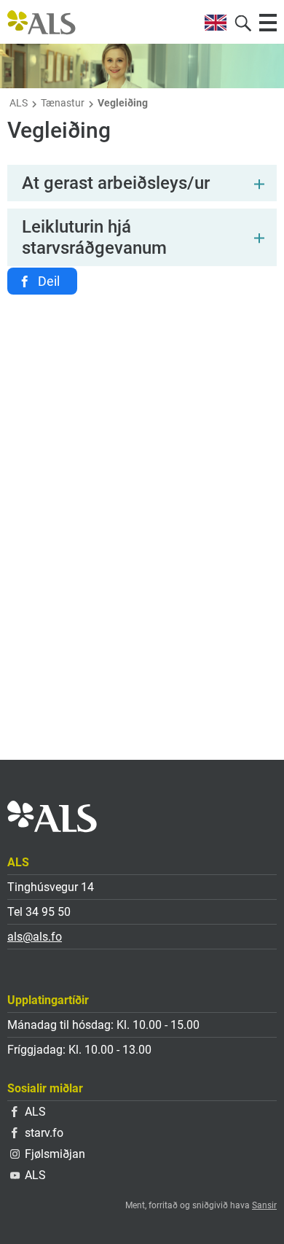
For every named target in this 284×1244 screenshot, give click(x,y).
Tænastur (62, 103)
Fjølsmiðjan (55, 1154)
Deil (49, 281)
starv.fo (44, 1133)
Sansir (264, 1205)
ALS (18, 103)
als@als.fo (34, 937)
